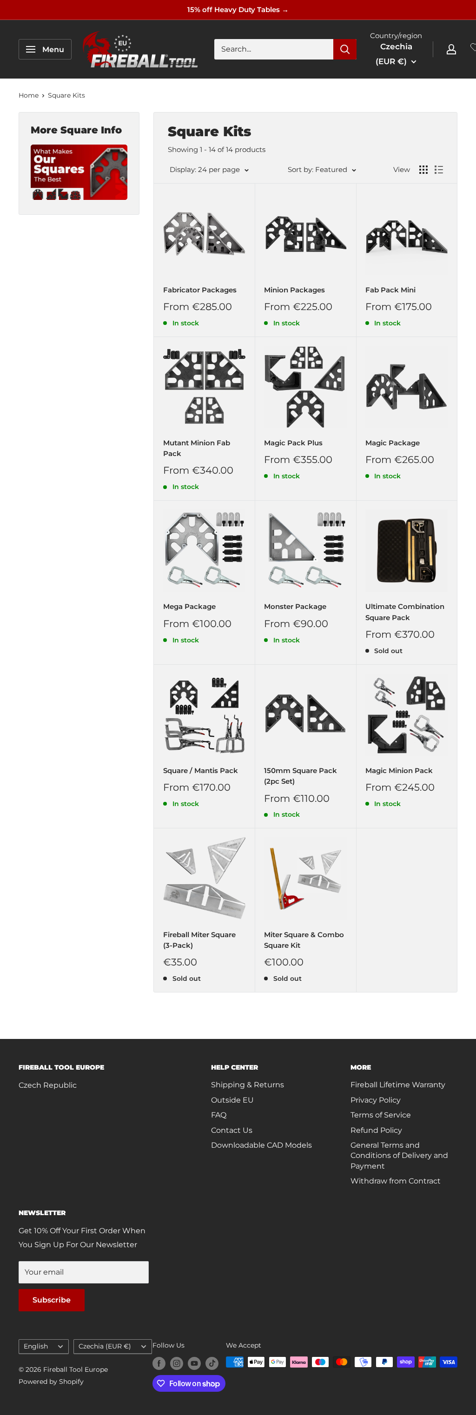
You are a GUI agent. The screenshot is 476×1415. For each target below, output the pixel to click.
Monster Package (295, 606)
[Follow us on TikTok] (211, 1362)
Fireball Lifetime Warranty (397, 1084)
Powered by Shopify (51, 1381)
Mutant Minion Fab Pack (196, 448)
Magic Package (392, 442)
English (36, 1346)
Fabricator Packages (200, 289)
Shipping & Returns (247, 1084)
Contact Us (231, 1130)
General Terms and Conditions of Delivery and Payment (399, 1155)
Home (29, 95)
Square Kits (66, 95)
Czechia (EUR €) (105, 1346)
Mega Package (189, 606)
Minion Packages (294, 289)
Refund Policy (376, 1130)
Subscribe (52, 1300)
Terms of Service (380, 1115)
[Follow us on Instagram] (176, 1362)
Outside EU (232, 1100)
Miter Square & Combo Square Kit (304, 940)
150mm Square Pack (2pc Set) (300, 776)
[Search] (345, 49)
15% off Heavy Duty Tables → (238, 9)
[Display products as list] (439, 169)
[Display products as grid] (423, 169)
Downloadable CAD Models (261, 1145)
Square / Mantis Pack (200, 770)
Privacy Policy (375, 1100)
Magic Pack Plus (293, 442)
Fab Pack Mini (390, 289)
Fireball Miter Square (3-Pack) (199, 940)
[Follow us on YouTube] (194, 1362)
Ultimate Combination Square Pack (404, 612)
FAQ (218, 1115)
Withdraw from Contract (395, 1181)
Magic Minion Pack (399, 770)
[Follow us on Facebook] (158, 1362)
